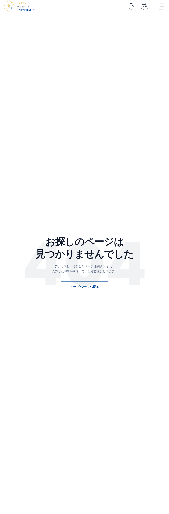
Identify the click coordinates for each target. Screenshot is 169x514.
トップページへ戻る (84, 287)
